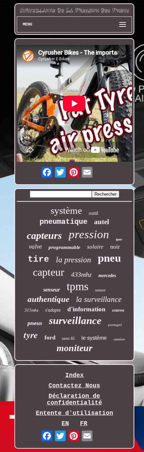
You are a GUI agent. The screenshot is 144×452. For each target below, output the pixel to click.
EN (65, 423)
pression (89, 234)
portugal (115, 325)
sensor (100, 290)
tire (38, 259)
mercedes (107, 275)
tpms (77, 286)
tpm (119, 239)
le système (94, 338)
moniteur (74, 348)
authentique (48, 299)
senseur (51, 290)
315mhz (31, 310)
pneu (109, 258)
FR (83, 423)
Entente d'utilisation (74, 413)
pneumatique (63, 222)
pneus (34, 323)
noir (115, 246)
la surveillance (99, 299)
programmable (64, 247)
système (66, 210)
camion (119, 339)
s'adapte (53, 310)
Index (74, 375)
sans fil (68, 338)
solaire (95, 247)
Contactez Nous (74, 385)
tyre (31, 334)
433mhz (81, 274)
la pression (73, 259)
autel (101, 222)
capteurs (44, 235)
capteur (48, 272)
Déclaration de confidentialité (74, 399)
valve (35, 246)
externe (118, 310)
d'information (86, 309)
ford (50, 337)
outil (93, 213)
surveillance (75, 320)
